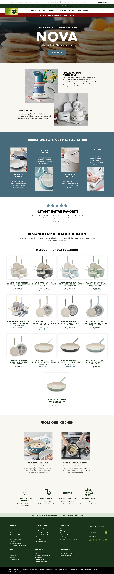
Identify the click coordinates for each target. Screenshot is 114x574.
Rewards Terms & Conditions (37, 569)
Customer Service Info (40, 553)
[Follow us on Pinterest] (99, 539)
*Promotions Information (66, 535)
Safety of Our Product (15, 539)
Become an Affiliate (39, 559)
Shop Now (57, 52)
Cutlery (63, 10)
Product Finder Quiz (67, 2)
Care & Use (13, 555)
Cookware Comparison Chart (43, 533)
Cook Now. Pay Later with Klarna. (44, 535)
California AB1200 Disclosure (76, 569)
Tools (71, 10)
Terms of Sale (17, 569)
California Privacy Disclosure (60, 569)
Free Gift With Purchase (65, 6)
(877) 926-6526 (39, 557)
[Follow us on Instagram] (96, 539)
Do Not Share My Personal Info (14, 571)
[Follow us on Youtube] (106, 539)
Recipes (53, 2)
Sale (92, 10)
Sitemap (95, 569)
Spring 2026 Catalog (41, 541)
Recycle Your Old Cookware (17, 535)
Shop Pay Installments (41, 537)
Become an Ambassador (41, 561)
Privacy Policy (49, 569)
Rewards (46, 2)
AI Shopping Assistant (81, 2)
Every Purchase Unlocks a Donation (68, 539)
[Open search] (102, 10)
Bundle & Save (82, 10)
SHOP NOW (57, 221)
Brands (38, 2)
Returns (62, 533)
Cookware (32, 10)
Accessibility (13, 557)
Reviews (32, 2)
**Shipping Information (65, 537)
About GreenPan (14, 528)
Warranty (62, 530)
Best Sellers (20, 2)
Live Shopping (39, 530)
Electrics (42, 10)
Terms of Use (25, 569)
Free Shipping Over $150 (49, 6)
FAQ (11, 553)
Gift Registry (39, 539)
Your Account (63, 528)
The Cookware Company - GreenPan (19, 545)
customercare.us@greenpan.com (42, 555)
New (26, 2)
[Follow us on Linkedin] (103, 539)
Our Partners (13, 541)
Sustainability (13, 533)
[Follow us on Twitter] (90, 539)
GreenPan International (15, 543)
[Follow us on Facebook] (93, 539)
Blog (58, 2)
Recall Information (14, 559)
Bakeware (53, 10)
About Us (10, 2)
